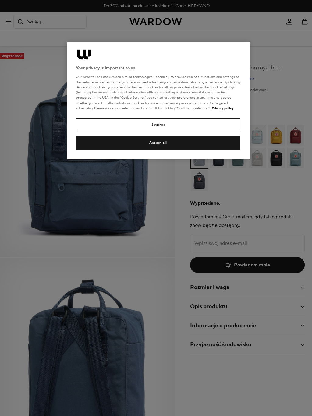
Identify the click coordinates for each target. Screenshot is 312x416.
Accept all (158, 142)
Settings (158, 124)
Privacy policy (223, 108)
